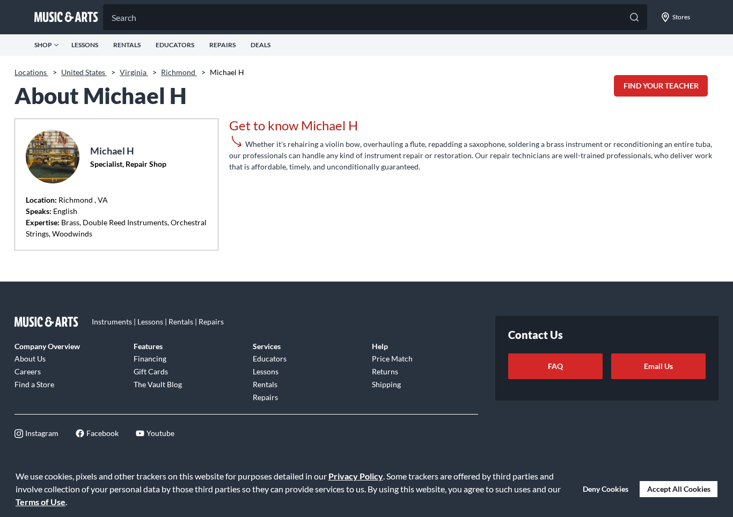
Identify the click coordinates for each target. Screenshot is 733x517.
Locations (31, 72)
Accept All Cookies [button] (678, 488)
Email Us (658, 366)
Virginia (134, 72)
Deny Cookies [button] (605, 488)
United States (84, 72)
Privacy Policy (355, 476)
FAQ (555, 366)
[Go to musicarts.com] (66, 17)
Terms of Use (40, 502)
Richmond (179, 72)
